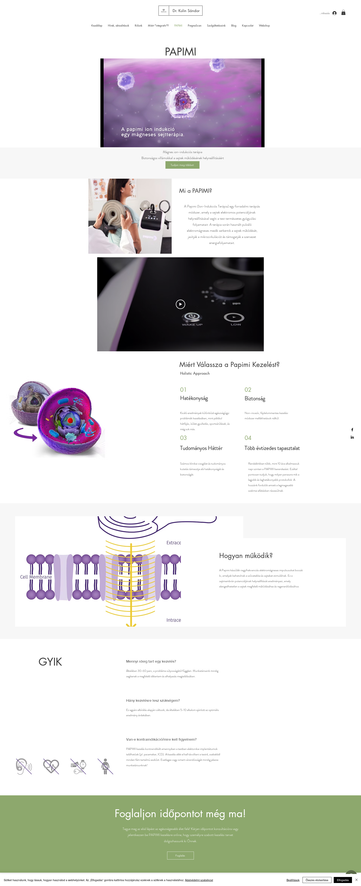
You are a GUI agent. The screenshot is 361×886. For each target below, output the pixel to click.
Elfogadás (343, 880)
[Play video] (180, 304)
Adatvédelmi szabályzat (199, 880)
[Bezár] (356, 880)
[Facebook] (352, 429)
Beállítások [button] (293, 880)
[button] (343, 12)
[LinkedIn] (352, 437)
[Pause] (105, 142)
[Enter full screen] (259, 142)
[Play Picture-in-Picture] (253, 142)
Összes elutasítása (317, 880)
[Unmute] (111, 142)
